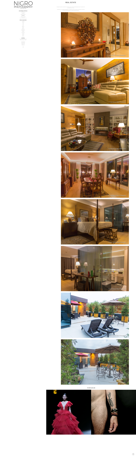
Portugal (23, 31)
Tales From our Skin (23, 16)
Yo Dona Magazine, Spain (23, 39)
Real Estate (23, 15)
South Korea (23, 32)
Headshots (23, 13)
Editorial (23, 38)
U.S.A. (23, 35)
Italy (23, 24)
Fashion (23, 11)
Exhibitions (23, 41)
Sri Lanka (23, 33)
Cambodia (23, 21)
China (23, 22)
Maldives (23, 26)
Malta (23, 27)
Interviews (23, 42)
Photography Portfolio (23, 10)
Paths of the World (23, 20)
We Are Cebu (23, 17)
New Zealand (23, 29)
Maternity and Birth (23, 14)
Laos (23, 25)
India (23, 23)
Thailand (23, 34)
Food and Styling (23, 12)
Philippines (23, 30)
